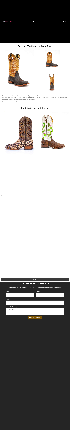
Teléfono (38, 291)
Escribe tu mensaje (11, 307)
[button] (33, 21)
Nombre (8, 291)
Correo (8, 299)
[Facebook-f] (63, 21)
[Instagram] (66, 21)
